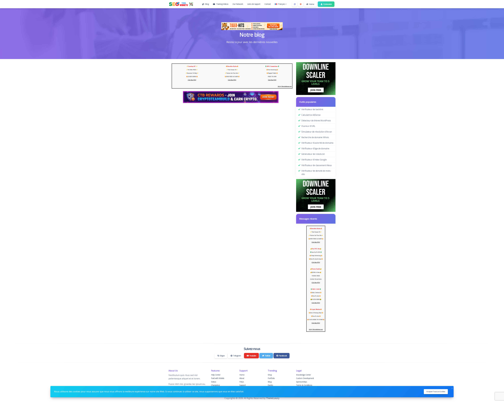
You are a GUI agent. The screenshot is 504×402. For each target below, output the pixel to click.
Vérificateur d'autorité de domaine (317, 142)
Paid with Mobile (217, 378)
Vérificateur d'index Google (314, 159)
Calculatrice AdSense (311, 114)
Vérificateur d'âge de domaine (315, 148)
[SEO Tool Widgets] (182, 4)
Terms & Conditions (304, 385)
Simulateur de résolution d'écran (316, 131)
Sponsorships (301, 381)
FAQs (241, 381)
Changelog (215, 385)
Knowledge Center (303, 375)
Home (311, 4)
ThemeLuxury (272, 398)
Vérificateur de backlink (312, 109)
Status (213, 381)
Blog (207, 4)
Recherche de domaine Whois (315, 137)
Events (270, 385)
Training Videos (222, 4)
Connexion (327, 4)
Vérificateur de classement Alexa (316, 165)
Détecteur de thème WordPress (316, 120)
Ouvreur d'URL (308, 126)
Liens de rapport (253, 4)
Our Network (238, 4)
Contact (267, 4)
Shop (270, 375)
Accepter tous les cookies (435, 391)
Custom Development (305, 378)
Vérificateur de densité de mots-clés (316, 172)
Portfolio (271, 378)
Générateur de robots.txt (313, 154)
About (241, 378)
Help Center (215, 375)
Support (242, 385)
